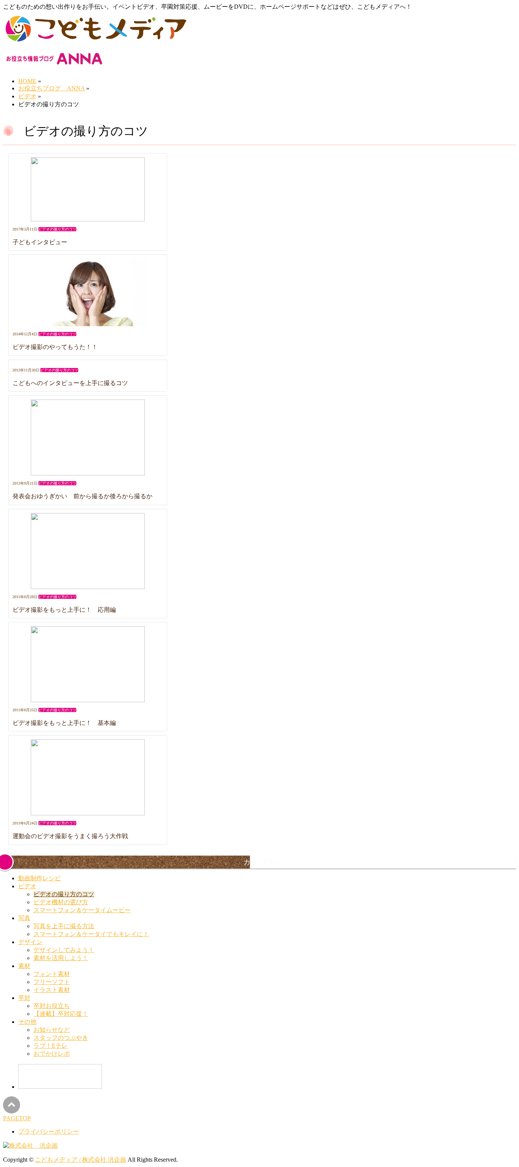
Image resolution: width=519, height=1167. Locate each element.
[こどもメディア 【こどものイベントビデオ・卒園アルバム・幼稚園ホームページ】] (95, 41)
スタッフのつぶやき (60, 1037)
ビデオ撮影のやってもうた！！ (55, 347)
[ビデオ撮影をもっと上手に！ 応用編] (88, 552)
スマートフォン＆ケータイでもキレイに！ (91, 934)
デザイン (30, 942)
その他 (27, 1022)
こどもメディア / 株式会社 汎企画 (80, 1159)
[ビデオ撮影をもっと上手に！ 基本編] (88, 665)
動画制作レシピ (39, 878)
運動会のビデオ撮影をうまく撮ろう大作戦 (70, 836)
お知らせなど (51, 1029)
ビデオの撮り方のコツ (57, 229)
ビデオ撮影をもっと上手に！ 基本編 (64, 723)
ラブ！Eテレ (50, 1045)
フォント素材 (51, 974)
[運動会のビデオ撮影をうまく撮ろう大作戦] (88, 778)
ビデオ (27, 886)
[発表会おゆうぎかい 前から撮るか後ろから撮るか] (88, 438)
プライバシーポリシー (48, 1131)
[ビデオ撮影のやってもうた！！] (88, 293)
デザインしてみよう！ (63, 950)
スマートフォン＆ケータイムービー (82, 910)
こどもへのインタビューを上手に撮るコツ (70, 383)
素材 (24, 966)
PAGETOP (17, 1118)
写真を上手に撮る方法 (63, 926)
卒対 (24, 998)
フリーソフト (51, 982)
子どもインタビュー (40, 242)
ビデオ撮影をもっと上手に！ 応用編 (64, 609)
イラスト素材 (51, 990)
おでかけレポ (51, 1053)
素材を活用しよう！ (60, 958)
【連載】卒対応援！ (60, 1014)
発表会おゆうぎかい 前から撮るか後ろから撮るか (82, 496)
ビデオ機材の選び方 (60, 902)
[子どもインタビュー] (88, 190)
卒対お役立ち (51, 1006)
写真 (24, 918)
